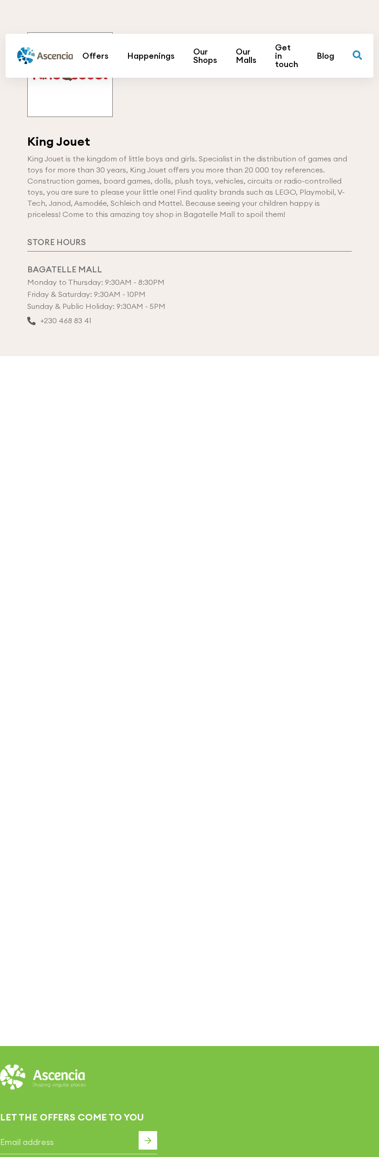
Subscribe (148, 1140)
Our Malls (246, 56)
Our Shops (205, 56)
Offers (95, 56)
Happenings (151, 56)
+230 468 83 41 (66, 321)
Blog (325, 56)
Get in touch (286, 55)
